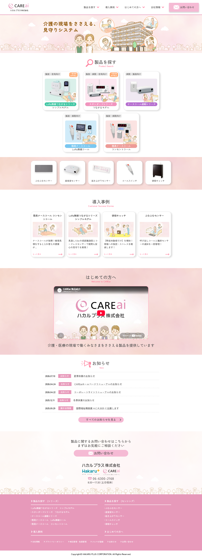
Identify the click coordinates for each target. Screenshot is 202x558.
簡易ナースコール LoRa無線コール (49, 519)
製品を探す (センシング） (121, 501)
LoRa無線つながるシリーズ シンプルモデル (53, 508)
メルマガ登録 (97, 541)
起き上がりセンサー (114, 515)
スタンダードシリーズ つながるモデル (51, 511)
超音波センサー (112, 511)
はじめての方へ (133, 7)
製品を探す (89, 7)
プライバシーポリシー (54, 541)
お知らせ (112, 541)
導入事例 (110, 7)
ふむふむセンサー (113, 508)
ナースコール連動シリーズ (44, 515)
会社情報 (155, 7)
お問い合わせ (187, 7)
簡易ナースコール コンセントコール (49, 523)
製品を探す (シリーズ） (46, 501)
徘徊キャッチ (111, 523)
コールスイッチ (112, 519)
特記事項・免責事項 (78, 541)
